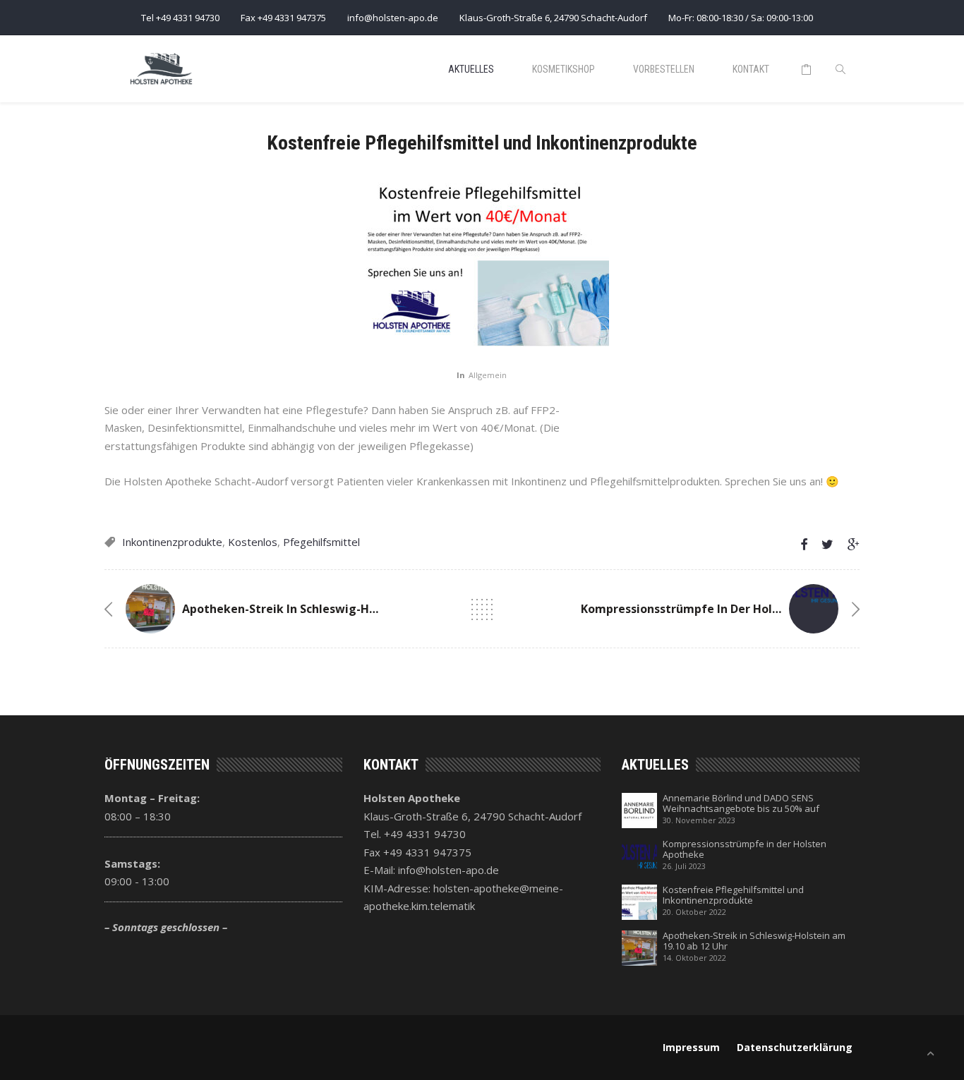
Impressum (691, 1047)
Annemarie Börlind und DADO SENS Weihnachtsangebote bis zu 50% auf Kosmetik (741, 803)
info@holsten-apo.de (392, 17)
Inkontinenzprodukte (172, 542)
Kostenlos (252, 542)
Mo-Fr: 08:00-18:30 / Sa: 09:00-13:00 (740, 17)
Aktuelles (471, 69)
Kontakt (751, 69)
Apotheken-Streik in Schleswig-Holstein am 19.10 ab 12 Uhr (350, 609)
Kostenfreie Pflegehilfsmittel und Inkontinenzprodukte (733, 895)
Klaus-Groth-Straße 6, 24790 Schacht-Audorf (553, 17)
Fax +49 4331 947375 (283, 17)
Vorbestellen (663, 69)
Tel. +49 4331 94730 (414, 834)
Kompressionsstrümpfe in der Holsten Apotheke (718, 609)
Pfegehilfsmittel (321, 542)
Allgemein (488, 375)
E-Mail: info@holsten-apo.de (431, 870)
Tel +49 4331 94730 (180, 17)
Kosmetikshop (563, 69)
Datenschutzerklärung (794, 1047)
